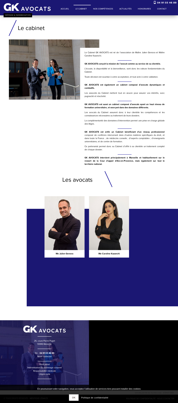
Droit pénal (44, 364)
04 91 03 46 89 (166, 2)
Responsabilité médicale (44, 371)
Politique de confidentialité (94, 397)
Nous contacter (44, 356)
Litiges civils (44, 374)
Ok (74, 397)
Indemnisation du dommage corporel (44, 367)
